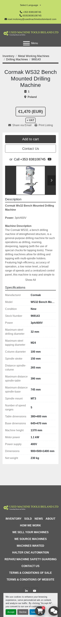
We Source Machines (30, 539)
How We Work (30, 525)
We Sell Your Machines (30, 532)
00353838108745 (32, 15)
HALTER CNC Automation (30, 552)
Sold (28, 518)
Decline (22, 612)
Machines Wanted (30, 545)
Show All (30, 279)
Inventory (14, 518)
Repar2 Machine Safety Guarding (31, 559)
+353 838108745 (32, 12)
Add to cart (30, 139)
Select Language (29, 5)
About (50, 518)
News (39, 518)
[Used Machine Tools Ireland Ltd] (30, 507)
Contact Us (30, 148)
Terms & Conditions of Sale (30, 572)
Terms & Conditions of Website (30, 579)
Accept (10, 612)
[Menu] (26, 43)
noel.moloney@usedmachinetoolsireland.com (32, 19)
